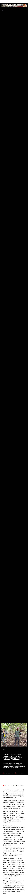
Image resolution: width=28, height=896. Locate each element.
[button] (2, 10)
